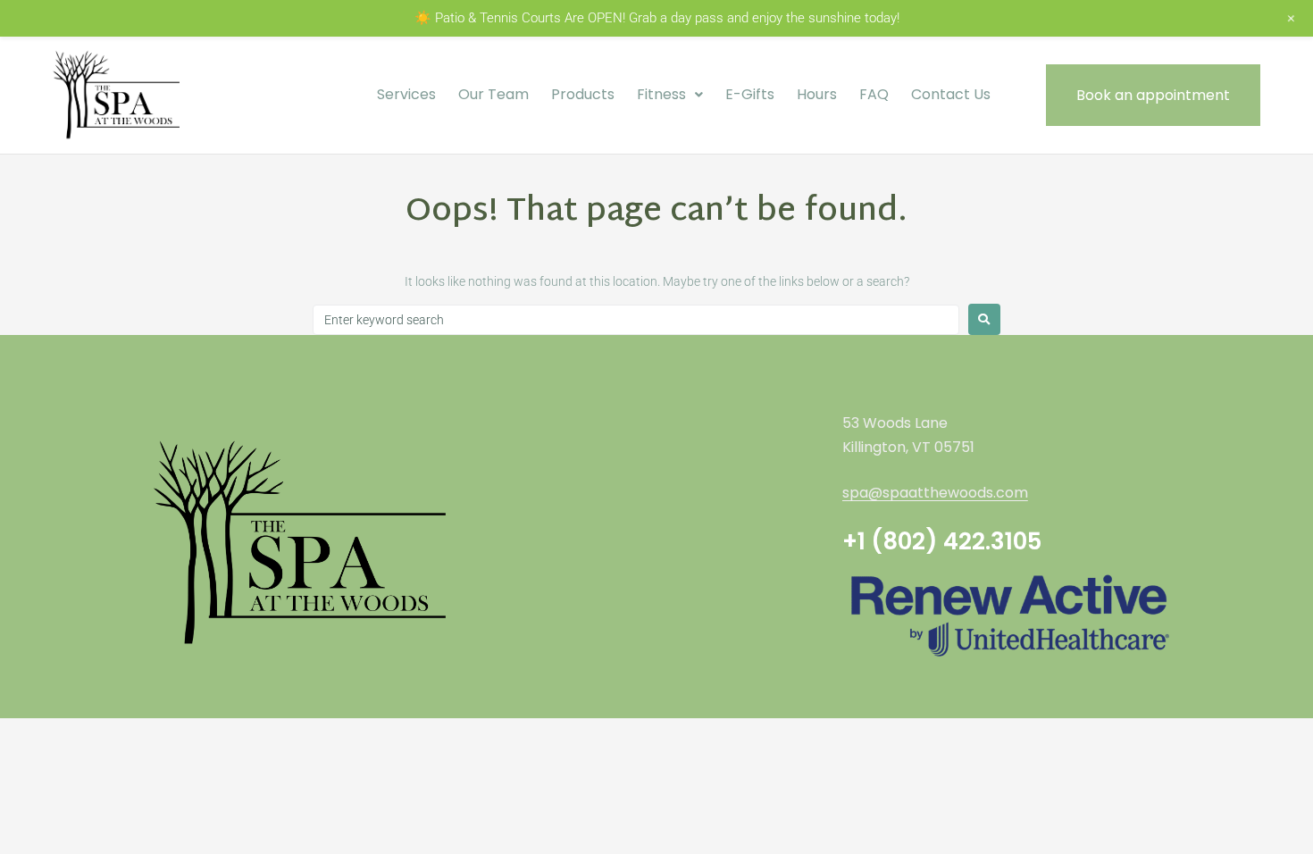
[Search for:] (636, 320)
